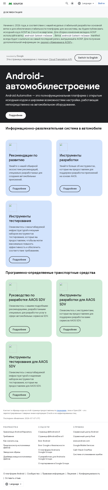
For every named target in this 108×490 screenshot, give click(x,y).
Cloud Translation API (60, 59)
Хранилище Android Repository (17, 432)
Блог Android (44, 441)
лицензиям (61, 410)
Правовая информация (53, 474)
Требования (8, 436)
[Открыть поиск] (67, 3)
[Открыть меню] (4, 3)
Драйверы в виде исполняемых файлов (17, 457)
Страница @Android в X (49, 432)
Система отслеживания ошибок (88, 454)
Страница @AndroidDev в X (51, 436)
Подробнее (15, 115)
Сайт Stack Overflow (82, 450)
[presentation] (54, 130)
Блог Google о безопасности (51, 445)
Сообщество (33, 474)
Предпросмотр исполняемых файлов (16, 446)
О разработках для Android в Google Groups (51, 457)
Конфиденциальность (89, 474)
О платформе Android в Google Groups (49, 451)
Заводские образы (11, 452)
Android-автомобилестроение (53, 81)
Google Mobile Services (83, 445)
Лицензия (71, 474)
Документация (12, 12)
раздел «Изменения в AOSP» (56, 42)
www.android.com (81, 441)
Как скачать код (10, 441)
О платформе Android (13, 474)
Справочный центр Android (85, 432)
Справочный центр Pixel (84, 436)
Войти (101, 3)
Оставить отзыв (13, 478)
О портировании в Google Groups (53, 463)
